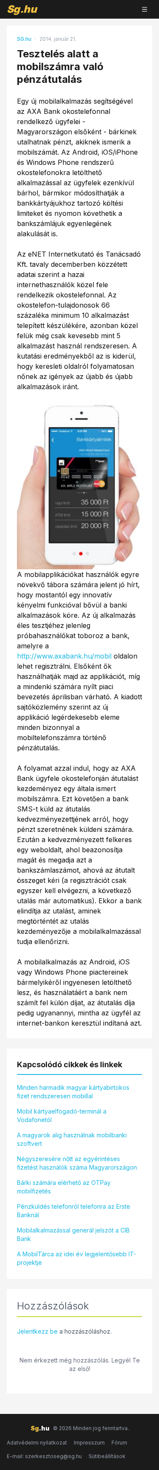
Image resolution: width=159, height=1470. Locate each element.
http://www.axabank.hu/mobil (64, 656)
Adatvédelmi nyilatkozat (37, 1442)
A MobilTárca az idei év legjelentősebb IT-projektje (76, 1258)
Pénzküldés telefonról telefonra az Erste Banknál (73, 1210)
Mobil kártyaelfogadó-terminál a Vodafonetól (61, 1115)
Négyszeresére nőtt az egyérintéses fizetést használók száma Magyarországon (77, 1163)
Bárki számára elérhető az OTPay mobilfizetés (64, 1187)
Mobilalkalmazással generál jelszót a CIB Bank (73, 1234)
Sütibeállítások (107, 1456)
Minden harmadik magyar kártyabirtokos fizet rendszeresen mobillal (73, 1092)
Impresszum (89, 1442)
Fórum (119, 1442)
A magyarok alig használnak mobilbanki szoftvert (72, 1139)
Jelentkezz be (37, 1331)
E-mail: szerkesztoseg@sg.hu (44, 1456)
